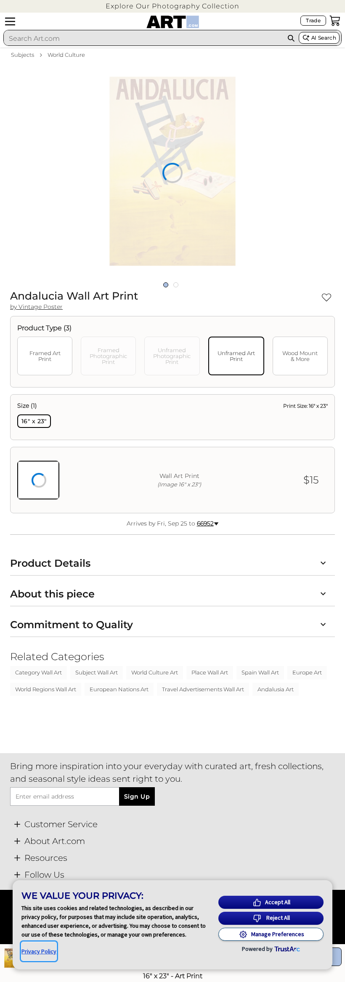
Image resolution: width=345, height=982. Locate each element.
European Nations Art (119, 689)
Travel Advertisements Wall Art (203, 689)
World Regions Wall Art (45, 689)
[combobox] (143, 38)
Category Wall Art (38, 672)
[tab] (44, 356)
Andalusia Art (275, 689)
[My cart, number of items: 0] (335, 20)
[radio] (34, 421)
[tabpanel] (172, 453)
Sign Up (137, 796)
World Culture (66, 54)
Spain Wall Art (260, 672)
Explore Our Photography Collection (172, 6)
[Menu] (10, 21)
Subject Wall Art (96, 672)
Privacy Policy (38, 951)
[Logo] (172, 22)
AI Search (323, 38)
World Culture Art (154, 672)
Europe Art (307, 672)
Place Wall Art (209, 672)
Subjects (22, 54)
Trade (313, 20)
